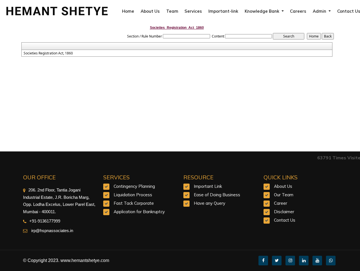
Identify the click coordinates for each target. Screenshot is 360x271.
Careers (298, 11)
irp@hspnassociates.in (51, 230)
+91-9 (34, 221)
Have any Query (209, 203)
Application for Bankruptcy (139, 211)
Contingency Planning (134, 186)
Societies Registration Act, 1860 (48, 53)
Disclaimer (284, 211)
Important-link (223, 11)
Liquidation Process (133, 194)
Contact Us (284, 220)
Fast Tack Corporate (134, 203)
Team (172, 11)
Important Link (208, 186)
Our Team (283, 194)
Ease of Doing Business (217, 194)
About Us (150, 11)
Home (128, 11)
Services (193, 11)
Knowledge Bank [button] (262, 11)
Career (280, 203)
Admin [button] (320, 11)
